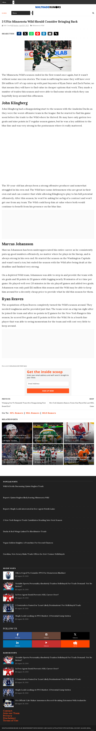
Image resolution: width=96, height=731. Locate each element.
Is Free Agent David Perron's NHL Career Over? (37, 594)
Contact (7, 710)
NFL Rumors (16, 413)
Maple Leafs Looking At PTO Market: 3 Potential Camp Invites (43, 616)
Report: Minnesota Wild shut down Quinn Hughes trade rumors (17, 436)
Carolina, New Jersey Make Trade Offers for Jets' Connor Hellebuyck (34, 554)
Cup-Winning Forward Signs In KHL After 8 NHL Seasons (77, 458)
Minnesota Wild (38, 26)
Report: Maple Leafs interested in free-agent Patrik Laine (29, 509)
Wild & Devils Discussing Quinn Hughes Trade (47, 436)
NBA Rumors (32, 413)
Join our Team (11, 713)
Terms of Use (10, 720)
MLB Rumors (49, 413)
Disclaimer (9, 718)
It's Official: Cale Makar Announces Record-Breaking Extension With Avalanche (50, 700)
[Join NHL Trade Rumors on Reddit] (75, 642)
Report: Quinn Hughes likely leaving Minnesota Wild (26, 497)
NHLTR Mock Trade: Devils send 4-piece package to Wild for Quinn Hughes (48, 457)
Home (4, 13)
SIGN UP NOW (48, 391)
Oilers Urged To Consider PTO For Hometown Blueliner (40, 573)
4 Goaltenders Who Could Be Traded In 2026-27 (76, 436)
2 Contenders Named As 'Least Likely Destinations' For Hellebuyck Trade (48, 605)
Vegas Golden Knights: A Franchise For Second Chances (28, 543)
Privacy (7, 715)
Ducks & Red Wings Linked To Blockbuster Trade (24, 531)
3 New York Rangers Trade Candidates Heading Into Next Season (32, 520)
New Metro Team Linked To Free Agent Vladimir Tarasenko (17, 458)
